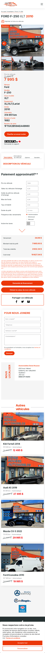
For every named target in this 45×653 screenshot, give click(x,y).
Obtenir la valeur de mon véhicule (22, 290)
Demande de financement (22, 283)
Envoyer (9, 353)
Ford (16, 11)
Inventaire (10, 11)
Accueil (3, 11)
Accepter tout (22, 643)
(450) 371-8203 (24, 377)
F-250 (21, 11)
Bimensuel (31, 217)
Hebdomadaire (33, 214)
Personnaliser (22, 648)
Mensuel (31, 219)
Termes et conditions (13, 638)
